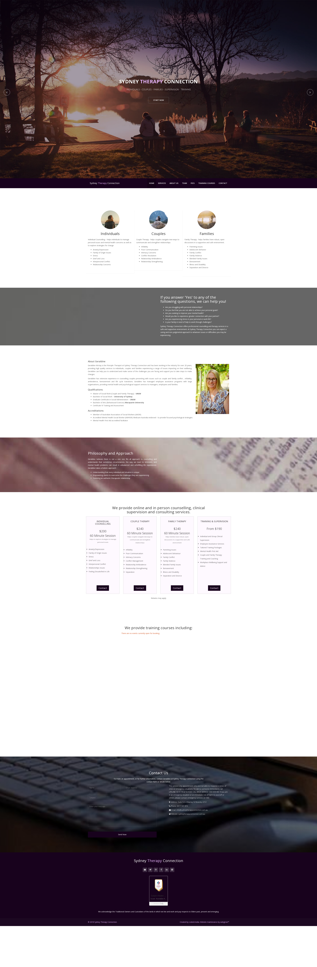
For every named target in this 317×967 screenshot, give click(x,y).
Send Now (122, 834)
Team (184, 183)
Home (151, 183)
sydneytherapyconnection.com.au (191, 814)
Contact (223, 183)
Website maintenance (208, 922)
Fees (193, 183)
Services (162, 183)
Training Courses (206, 183)
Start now (158, 100)
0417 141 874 (182, 806)
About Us (174, 183)
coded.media (194, 922)
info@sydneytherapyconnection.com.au (192, 810)
